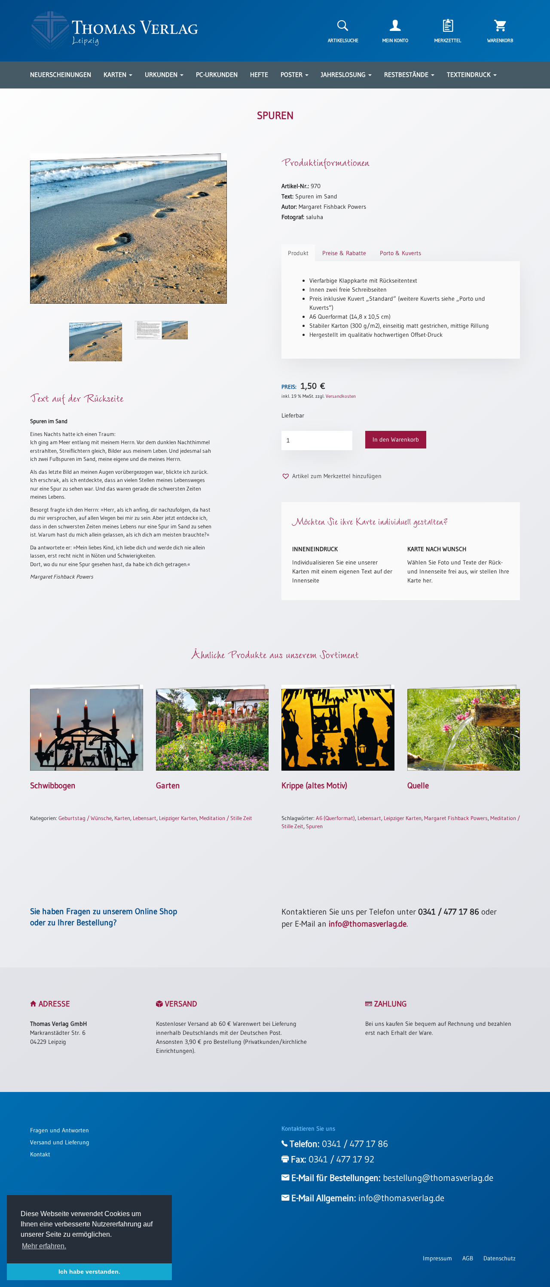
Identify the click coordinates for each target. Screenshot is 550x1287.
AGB (467, 1258)
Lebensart (144, 817)
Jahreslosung (344, 74)
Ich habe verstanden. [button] (89, 1271)
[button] (331, 476)
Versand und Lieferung (59, 1142)
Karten (116, 74)
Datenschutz (499, 1258)
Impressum (437, 1258)
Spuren (314, 826)
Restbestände (407, 74)
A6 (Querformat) (335, 817)
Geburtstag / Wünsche (85, 817)
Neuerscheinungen (60, 74)
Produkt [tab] (298, 253)
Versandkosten (341, 396)
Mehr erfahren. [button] (44, 1246)
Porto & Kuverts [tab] (400, 253)
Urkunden (162, 74)
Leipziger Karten (178, 817)
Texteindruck (469, 74)
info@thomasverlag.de (367, 924)
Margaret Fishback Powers (456, 817)
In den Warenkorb (396, 439)
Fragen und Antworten (59, 1130)
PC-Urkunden (217, 74)
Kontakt (40, 1154)
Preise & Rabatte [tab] (344, 253)
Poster (292, 74)
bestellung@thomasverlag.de (438, 1177)
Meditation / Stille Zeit (225, 817)
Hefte (259, 74)
